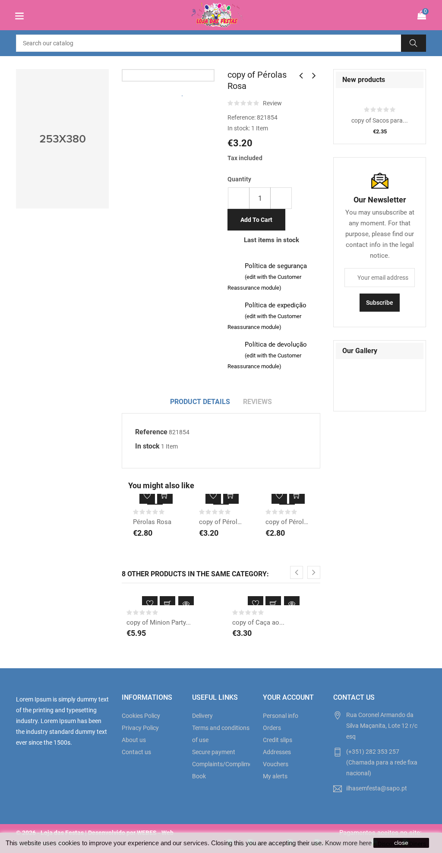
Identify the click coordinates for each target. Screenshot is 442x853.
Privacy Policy (140, 727)
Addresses (277, 752)
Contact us (136, 752)
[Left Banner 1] (62, 139)
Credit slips (277, 739)
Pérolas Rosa (152, 522)
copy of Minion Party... (158, 622)
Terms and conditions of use (220, 733)
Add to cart (256, 219)
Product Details (200, 402)
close (401, 842)
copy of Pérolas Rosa (221, 522)
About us (134, 739)
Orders (272, 727)
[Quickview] (186, 604)
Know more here (348, 843)
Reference (151, 432)
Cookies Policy (141, 715)
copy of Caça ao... (258, 622)
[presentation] (296, 572)
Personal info (280, 715)
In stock (147, 446)
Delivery (202, 715)
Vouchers (275, 764)
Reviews (257, 402)
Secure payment (213, 752)
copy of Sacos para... (379, 120)
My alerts (275, 776)
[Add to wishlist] (147, 496)
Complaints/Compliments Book (220, 770)
